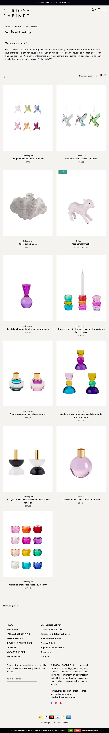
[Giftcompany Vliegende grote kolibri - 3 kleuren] (81, 118)
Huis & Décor (13, 629)
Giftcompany (31, 27)
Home (7, 27)
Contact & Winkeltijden (52, 629)
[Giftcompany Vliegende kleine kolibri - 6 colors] (28, 118)
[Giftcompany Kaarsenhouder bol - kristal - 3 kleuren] (81, 459)
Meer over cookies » (90, 730)
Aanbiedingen (13, 657)
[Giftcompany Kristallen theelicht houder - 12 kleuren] (28, 544)
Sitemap (45, 657)
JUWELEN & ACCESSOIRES (20, 643)
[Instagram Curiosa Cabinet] (56, 703)
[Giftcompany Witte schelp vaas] (28, 203)
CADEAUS (11, 647)
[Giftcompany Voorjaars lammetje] (81, 203)
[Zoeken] (99, 10)
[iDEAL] (40, 718)
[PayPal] (46, 718)
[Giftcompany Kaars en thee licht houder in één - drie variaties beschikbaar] (81, 288)
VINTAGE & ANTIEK (16, 652)
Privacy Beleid (48, 643)
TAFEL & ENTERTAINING (18, 634)
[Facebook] (52, 703)
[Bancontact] (62, 718)
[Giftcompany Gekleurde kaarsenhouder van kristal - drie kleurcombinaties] (81, 374)
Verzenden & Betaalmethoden (55, 634)
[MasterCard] (51, 718)
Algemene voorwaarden (52, 647)
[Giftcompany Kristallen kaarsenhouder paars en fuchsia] (28, 288)
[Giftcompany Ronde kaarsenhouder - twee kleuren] (28, 374)
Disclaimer (46, 652)
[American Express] (68, 718)
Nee (77, 730)
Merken (18, 27)
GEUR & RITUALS (15, 638)
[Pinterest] (61, 703)
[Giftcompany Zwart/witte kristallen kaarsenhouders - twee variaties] (28, 459)
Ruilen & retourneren (51, 638)
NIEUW (10, 625)
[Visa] (57, 718)
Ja (71, 730)
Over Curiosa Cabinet (51, 625)
